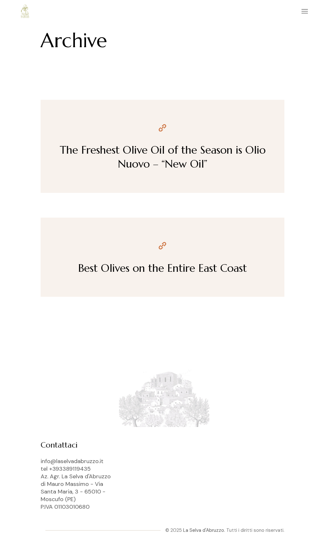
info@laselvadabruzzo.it (72, 461)
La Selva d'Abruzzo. (204, 530)
